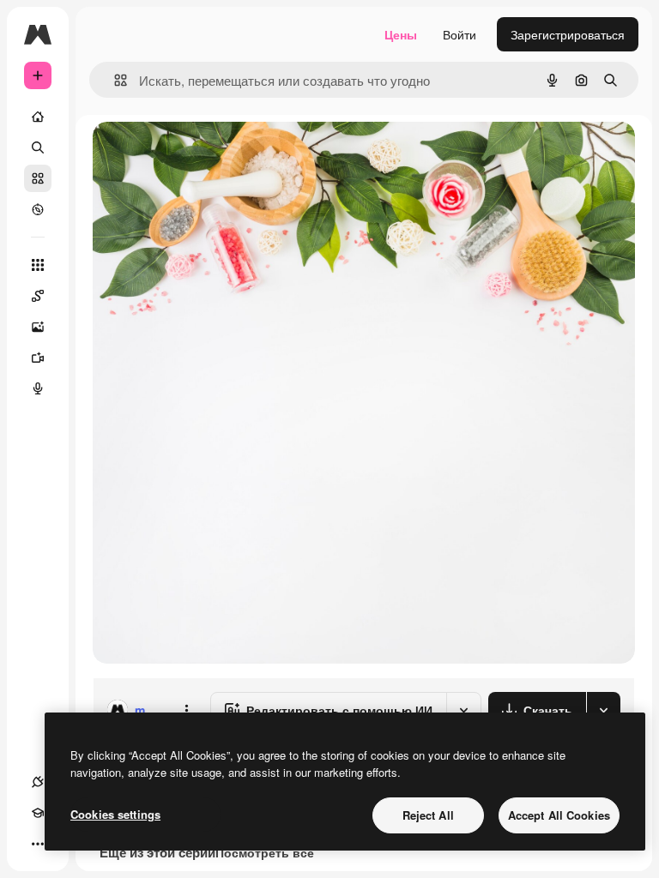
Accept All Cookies (559, 815)
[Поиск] (37, 147)
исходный (207, 154)
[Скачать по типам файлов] (603, 710)
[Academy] (37, 813)
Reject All (428, 815)
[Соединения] (37, 782)
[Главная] (37, 116)
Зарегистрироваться (568, 34)
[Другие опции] (186, 710)
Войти (459, 34)
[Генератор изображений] (37, 326)
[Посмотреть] (37, 209)
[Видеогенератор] (37, 357)
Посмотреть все (264, 852)
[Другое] (37, 843)
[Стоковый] (37, 178)
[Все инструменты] (37, 265)
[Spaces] (37, 296)
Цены (400, 34)
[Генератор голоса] (37, 388)
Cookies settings (115, 814)
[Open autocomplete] (113, 80)
